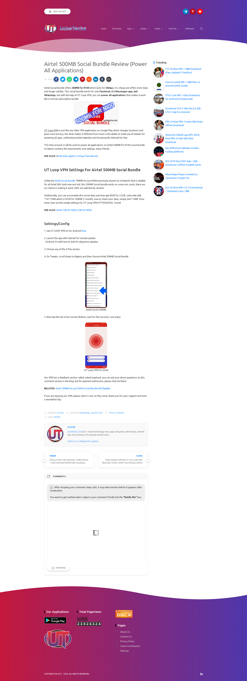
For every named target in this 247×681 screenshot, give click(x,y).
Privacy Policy (127, 641)
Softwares (189, 29)
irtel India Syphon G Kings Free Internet (78, 156)
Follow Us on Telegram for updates (83, 441)
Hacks (157, 29)
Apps (129, 29)
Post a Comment (116, 413)
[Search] (201, 28)
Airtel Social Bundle (65, 180)
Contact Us (126, 636)
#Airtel (57, 417)
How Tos (173, 29)
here (84, 231)
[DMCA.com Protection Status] (124, 613)
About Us (125, 632)
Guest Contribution (130, 646)
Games (143, 29)
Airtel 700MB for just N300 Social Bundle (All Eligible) (82, 388)
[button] (56, 79)
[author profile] (55, 434)
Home (103, 29)
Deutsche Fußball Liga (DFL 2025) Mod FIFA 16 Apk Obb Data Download (182, 138)
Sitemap (124, 650)
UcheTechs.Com (75, 432)
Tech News (116, 29)
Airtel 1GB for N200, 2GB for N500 (74, 210)
